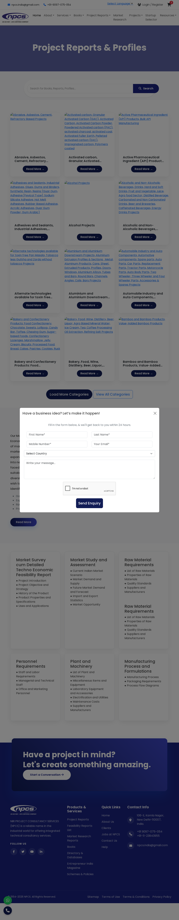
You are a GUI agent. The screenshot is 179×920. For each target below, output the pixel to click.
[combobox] (89, 453)
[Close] (155, 413)
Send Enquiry (89, 503)
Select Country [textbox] (36, 453)
